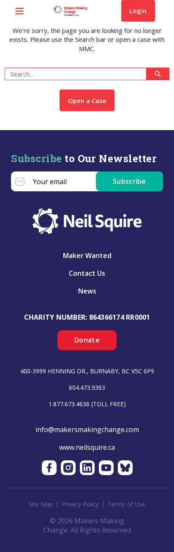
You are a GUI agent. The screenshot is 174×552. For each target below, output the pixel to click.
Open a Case (87, 100)
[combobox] (72, 74)
